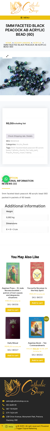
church (22, 150)
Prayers (9, 153)
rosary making (25, 153)
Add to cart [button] (12, 310)
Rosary (16, 153)
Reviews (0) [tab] (9, 183)
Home (8, 43)
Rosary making (22, 43)
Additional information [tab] (17, 180)
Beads (25, 144)
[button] (25, 18)
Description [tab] (10, 178)
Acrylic (37, 43)
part (36, 150)
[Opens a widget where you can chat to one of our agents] (9, 427)
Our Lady (29, 150)
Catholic (14, 150)
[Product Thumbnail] (7, 56)
